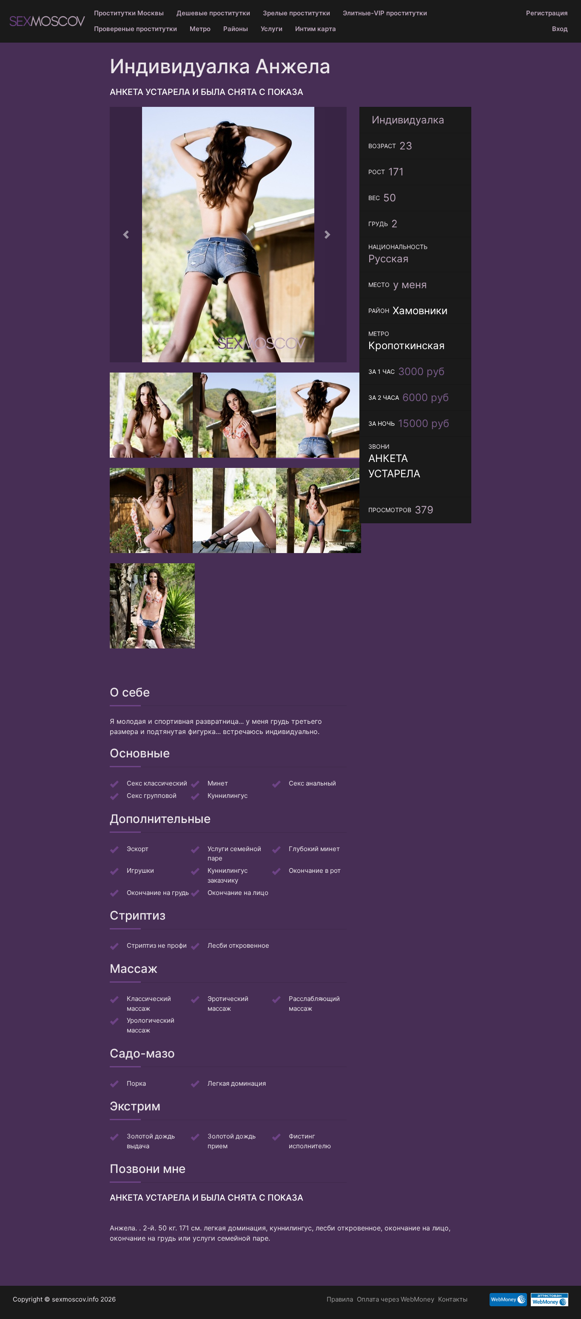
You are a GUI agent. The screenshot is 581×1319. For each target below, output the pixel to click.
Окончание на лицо (238, 893)
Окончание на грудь (158, 893)
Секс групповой (152, 795)
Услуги (271, 29)
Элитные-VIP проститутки (385, 13)
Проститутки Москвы (129, 13)
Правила (340, 1299)
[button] (127, 234)
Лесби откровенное (238, 945)
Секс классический (157, 783)
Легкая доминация (237, 1083)
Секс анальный (312, 783)
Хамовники (420, 310)
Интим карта (315, 29)
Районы (235, 29)
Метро (200, 29)
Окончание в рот (315, 870)
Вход (560, 29)
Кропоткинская (406, 345)
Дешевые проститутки (213, 13)
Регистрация (547, 13)
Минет (218, 783)
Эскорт (137, 849)
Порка (136, 1083)
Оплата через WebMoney (395, 1299)
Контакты (452, 1299)
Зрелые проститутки (296, 13)
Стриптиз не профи (157, 945)
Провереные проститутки (135, 29)
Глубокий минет (314, 849)
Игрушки (140, 870)
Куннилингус (228, 795)
